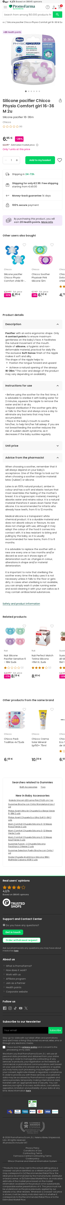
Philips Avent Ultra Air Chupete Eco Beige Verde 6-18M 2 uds (31, 812)
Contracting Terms (32, 1153)
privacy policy (29, 1047)
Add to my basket (40, 160)
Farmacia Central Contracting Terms (33, 1155)
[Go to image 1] (26, 91)
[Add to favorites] (59, 160)
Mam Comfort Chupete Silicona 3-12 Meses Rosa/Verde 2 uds (30, 825)
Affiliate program (16, 978)
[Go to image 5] (36, 91)
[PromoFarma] (22, 7)
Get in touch (12, 932)
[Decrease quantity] (6, 160)
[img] (32, 127)
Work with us (13, 974)
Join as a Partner (15, 983)
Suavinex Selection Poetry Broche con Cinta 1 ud (30, 851)
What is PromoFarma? (19, 966)
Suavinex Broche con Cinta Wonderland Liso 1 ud (31, 805)
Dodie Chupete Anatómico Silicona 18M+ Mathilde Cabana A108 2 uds (29, 858)
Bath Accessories (28, 787)
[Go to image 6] (39, 91)
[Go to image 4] (34, 91)
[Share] (60, 100)
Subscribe (55, 1030)
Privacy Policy (32, 1148)
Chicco (7, 122)
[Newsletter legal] (5, 1048)
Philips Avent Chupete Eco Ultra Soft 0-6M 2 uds (29, 818)
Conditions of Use (33, 1150)
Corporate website (17, 991)
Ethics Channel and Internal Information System (32, 1161)
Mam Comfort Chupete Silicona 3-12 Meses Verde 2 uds (30, 832)
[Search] (57, 14)
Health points (13, 987)
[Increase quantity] (17, 160)
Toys (43, 787)
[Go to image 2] (28, 91)
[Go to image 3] (31, 91)
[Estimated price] (37, 145)
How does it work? (16, 970)
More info (47, 222)
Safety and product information (21, 603)
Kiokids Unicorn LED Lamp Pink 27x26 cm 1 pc (31, 800)
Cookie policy (32, 1158)
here (16, 950)
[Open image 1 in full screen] (32, 59)
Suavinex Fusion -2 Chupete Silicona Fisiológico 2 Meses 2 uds (27, 845)
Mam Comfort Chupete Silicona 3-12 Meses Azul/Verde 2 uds (30, 838)
